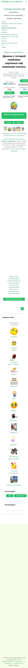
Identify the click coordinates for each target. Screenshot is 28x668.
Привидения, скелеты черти (10, 36)
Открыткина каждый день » (14, 472)
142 (5, 135)
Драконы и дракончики (9, 28)
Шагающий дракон (14, 291)
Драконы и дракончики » (14, 52)
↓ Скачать (8, 122)
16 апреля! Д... (10, 661)
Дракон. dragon (14, 276)
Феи (3, 45)
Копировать (9, 93)
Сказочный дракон (14, 278)
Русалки (4, 41)
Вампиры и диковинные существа (12, 23)
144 (9, 135)
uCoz (21, 663)
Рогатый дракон (14, 285)
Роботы (4, 38)
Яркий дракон (14, 289)
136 (13, 133)
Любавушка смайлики (11, 2)
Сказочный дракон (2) (14, 281)
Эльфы (4, 47)
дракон (18, 149)
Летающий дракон (14, 287)
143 (7, 135)
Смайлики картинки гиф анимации (13, 139)
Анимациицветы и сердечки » (14, 363)
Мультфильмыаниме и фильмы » (14, 458)
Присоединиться (20, 495)
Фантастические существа (9, 43)
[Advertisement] (14, 213)
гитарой (23, 149)
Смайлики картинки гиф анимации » (14, 299)
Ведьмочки (5, 26)
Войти (9, 495)
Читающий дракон (14, 293)
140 (22, 133)
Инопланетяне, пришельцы (10, 34)
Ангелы (4, 21)
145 (12, 135)
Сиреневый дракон (14, 283)
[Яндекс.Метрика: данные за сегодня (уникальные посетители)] (14, 665)
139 (20, 133)
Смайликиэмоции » (14, 349)
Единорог (4, 32)
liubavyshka (14, 151)
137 (15, 133)
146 (14, 135)
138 (17, 133)
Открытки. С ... (19, 661)
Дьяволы (4, 30)
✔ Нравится (19, 122)
